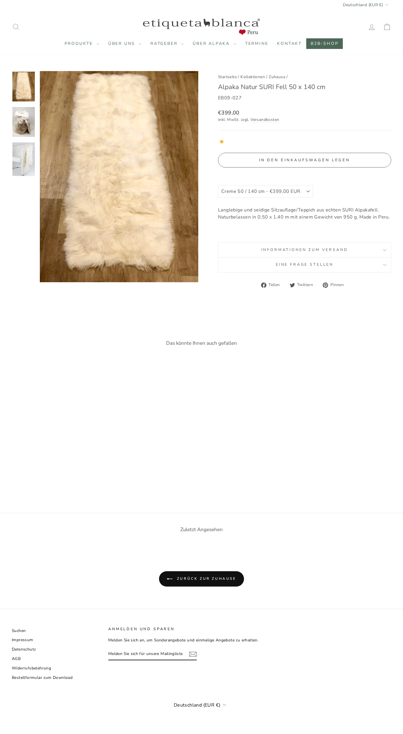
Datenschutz (24, 649)
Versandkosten (264, 119)
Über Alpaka (212, 43)
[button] (304, 174)
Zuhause (277, 77)
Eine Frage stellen (304, 264)
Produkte (80, 43)
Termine (256, 43)
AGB (16, 658)
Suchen (19, 630)
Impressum (22, 640)
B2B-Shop (324, 43)
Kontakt (289, 43)
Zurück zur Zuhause (205, 578)
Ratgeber (164, 43)
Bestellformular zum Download (42, 677)
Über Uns (122, 43)
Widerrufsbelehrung (31, 668)
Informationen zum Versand (304, 249)
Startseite (227, 77)
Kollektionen (252, 77)
